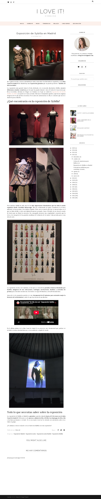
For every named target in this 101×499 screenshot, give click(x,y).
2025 (73, 148)
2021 (73, 178)
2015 (73, 191)
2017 (73, 187)
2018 (73, 184)
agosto (75, 171)
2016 (73, 189)
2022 (73, 154)
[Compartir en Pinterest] (64, 430)
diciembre (77, 157)
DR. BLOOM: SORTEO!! (83, 128)
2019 (73, 182)
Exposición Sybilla (57, 434)
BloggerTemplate (25, 497)
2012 (73, 198)
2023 (73, 152)
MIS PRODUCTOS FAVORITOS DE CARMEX (85, 135)
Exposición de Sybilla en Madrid (82, 165)
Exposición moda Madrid (44, 434)
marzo (75, 176)
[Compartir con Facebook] (58, 430)
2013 (73, 195)
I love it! (51, 11)
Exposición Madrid (19, 434)
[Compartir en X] (61, 430)
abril (75, 173)
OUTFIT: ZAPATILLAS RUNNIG (85, 113)
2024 (73, 150)
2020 (73, 180)
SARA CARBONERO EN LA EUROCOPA (84, 120)
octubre (76, 159)
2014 (73, 193)
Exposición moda (31, 434)
